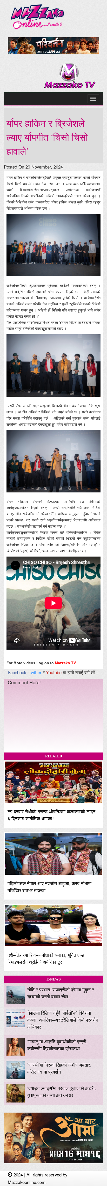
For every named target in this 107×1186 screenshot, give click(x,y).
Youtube (54, 672)
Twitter (35, 672)
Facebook (17, 672)
